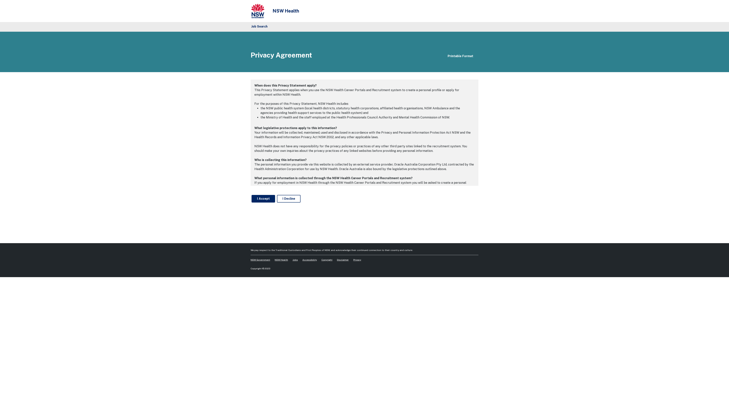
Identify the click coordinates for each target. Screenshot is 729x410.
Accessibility (309, 260)
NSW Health (281, 260)
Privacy (357, 260)
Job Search (259, 26)
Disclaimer (343, 260)
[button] (458, 56)
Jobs (295, 260)
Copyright (326, 260)
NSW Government (260, 260)
